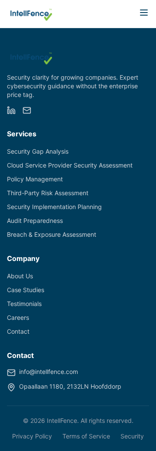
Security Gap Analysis (37, 151)
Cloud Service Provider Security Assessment (70, 165)
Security (132, 436)
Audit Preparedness (35, 220)
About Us (20, 276)
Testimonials (24, 303)
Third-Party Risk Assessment (47, 193)
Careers (18, 317)
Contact (18, 331)
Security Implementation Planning (54, 206)
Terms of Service (86, 436)
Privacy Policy (32, 436)
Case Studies (25, 289)
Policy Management (35, 179)
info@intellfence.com (48, 371)
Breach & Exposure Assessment (51, 234)
